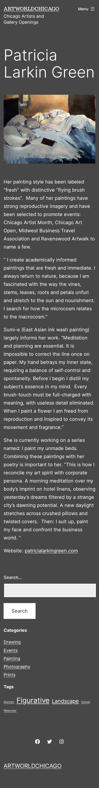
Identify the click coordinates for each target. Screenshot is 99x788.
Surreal (85, 702)
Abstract (9, 702)
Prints (9, 674)
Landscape (65, 701)
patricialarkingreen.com (51, 551)
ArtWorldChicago (31, 8)
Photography (17, 666)
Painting (12, 658)
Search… (13, 577)
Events (11, 650)
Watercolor (10, 710)
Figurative (33, 700)
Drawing (12, 641)
